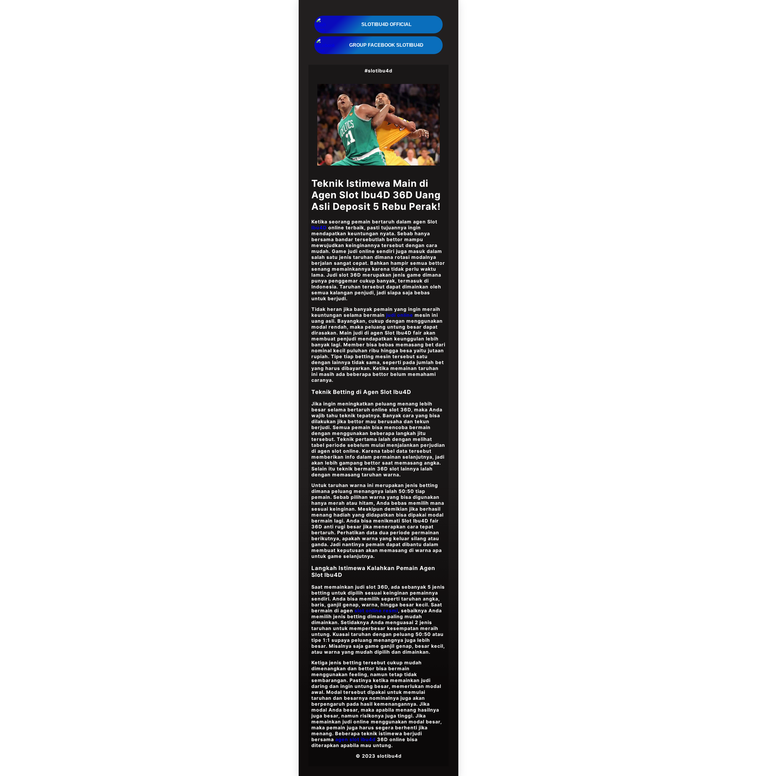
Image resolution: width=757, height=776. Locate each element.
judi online (399, 315)
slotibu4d (389, 756)
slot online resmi (376, 610)
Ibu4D (319, 227)
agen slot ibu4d (355, 739)
